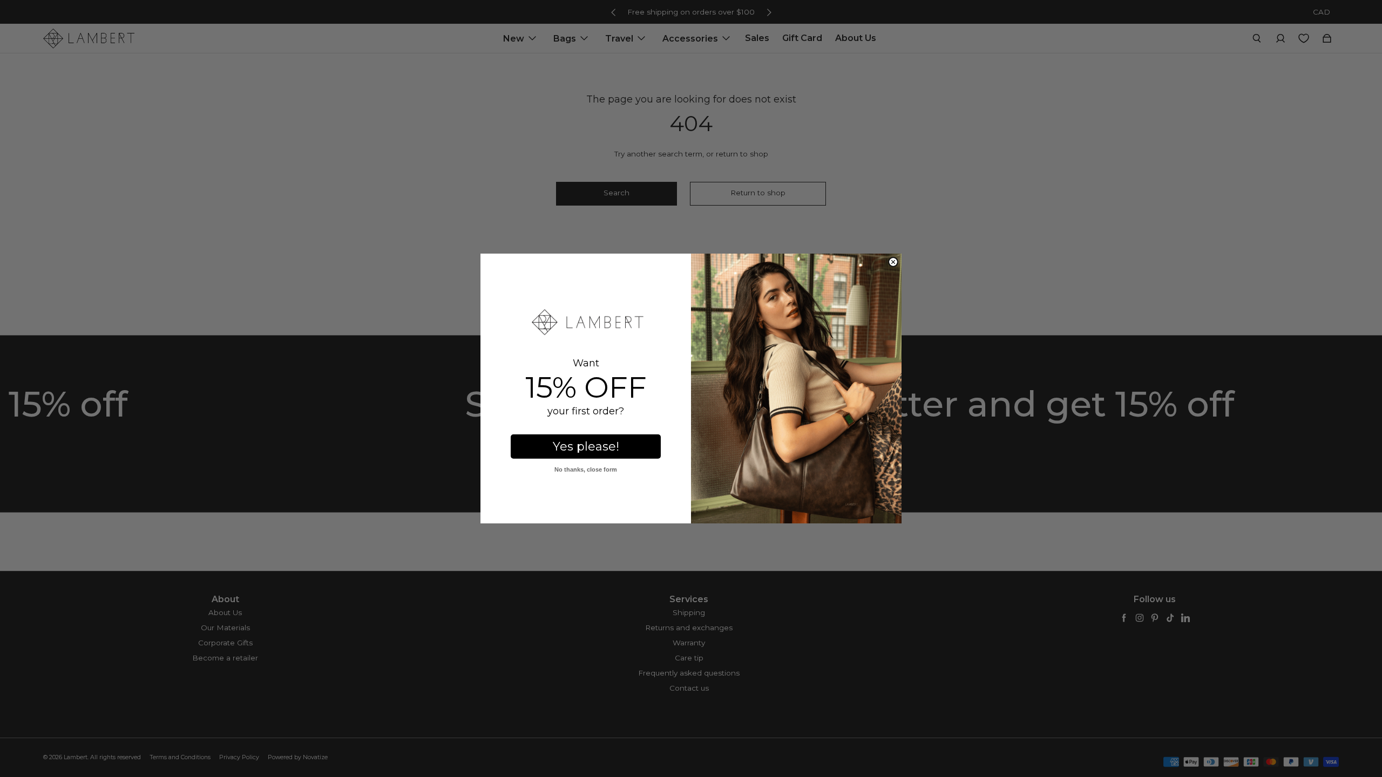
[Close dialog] (893, 262)
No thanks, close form (585, 469)
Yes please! (586, 446)
